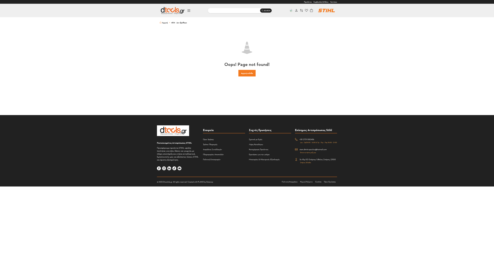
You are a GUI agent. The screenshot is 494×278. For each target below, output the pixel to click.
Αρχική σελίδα (247, 73)
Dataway (209, 182)
